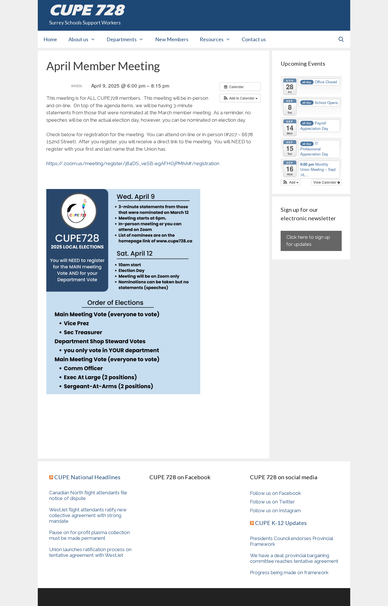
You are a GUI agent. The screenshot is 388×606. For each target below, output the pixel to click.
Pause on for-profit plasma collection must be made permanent (89, 535)
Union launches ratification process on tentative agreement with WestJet (90, 552)
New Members (171, 39)
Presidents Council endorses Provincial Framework (291, 541)
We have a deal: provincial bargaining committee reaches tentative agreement (294, 558)
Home (50, 39)
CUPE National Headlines (87, 477)
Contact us (254, 39)
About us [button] (78, 39)
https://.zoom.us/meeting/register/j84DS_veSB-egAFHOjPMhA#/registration (132, 163)
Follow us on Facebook (275, 493)
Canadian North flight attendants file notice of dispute (88, 495)
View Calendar (325, 182)
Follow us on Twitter (272, 502)
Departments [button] (122, 39)
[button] (240, 98)
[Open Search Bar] (341, 39)
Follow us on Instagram (275, 510)
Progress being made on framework (289, 572)
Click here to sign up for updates (308, 240)
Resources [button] (212, 39)
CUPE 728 (86, 10)
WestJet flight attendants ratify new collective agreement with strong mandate (88, 515)
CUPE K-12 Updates (281, 522)
